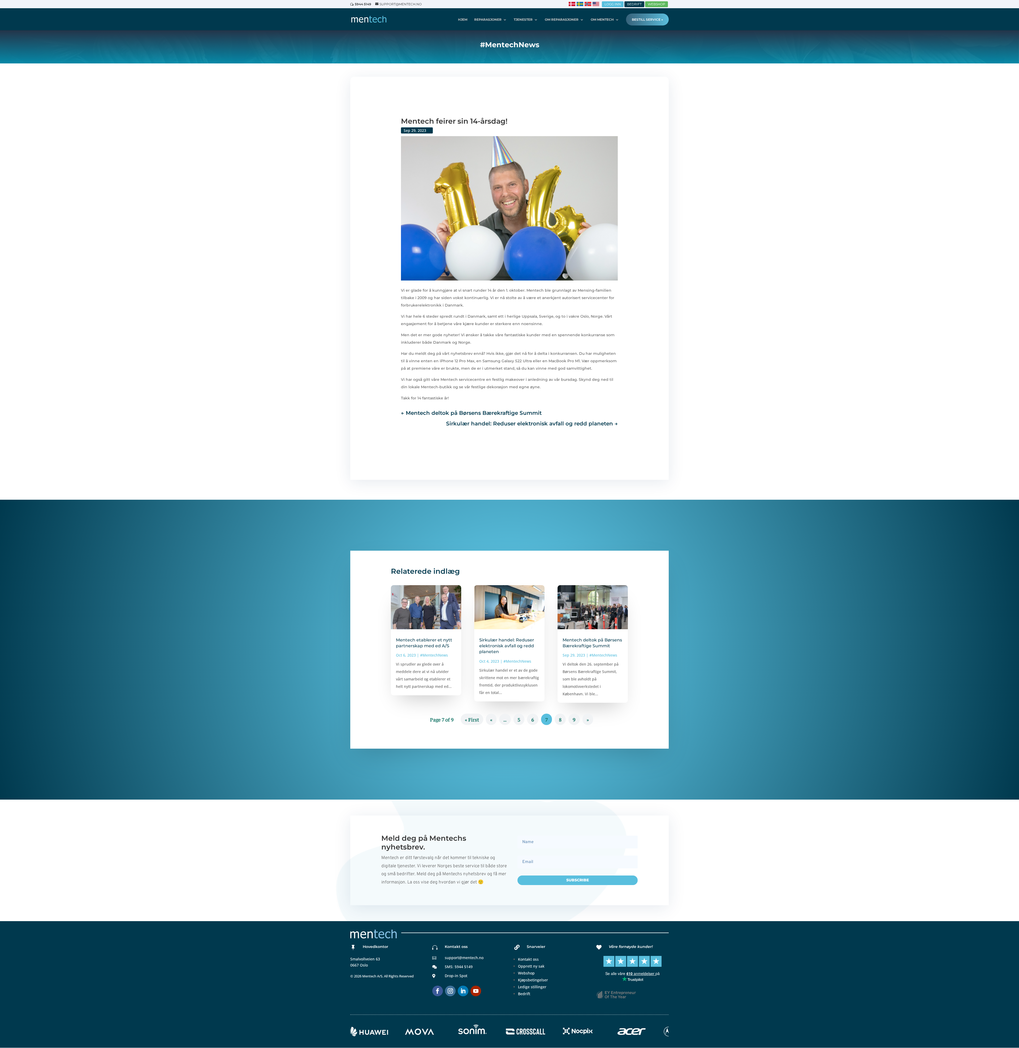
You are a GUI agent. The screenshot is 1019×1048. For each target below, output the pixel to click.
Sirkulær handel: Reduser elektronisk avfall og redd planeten (506, 645)
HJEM (462, 19)
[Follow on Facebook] (437, 991)
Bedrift (524, 993)
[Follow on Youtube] (475, 991)
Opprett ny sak (531, 966)
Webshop (526, 973)
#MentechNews (434, 655)
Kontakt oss (528, 959)
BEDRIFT (634, 4)
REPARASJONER (488, 19)
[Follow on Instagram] (450, 991)
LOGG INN (613, 4)
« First (472, 719)
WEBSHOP (656, 4)
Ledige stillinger (532, 986)
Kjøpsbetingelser (533, 979)
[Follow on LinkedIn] (463, 991)
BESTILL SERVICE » (647, 19)
